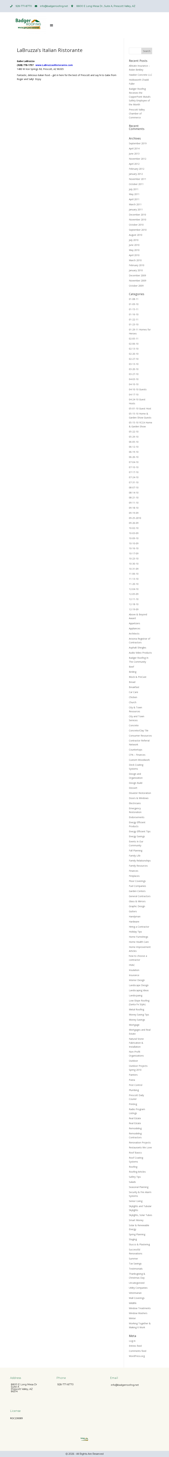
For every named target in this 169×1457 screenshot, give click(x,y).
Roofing (133, 1166)
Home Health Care (139, 941)
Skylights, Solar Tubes (140, 1215)
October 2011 (136, 184)
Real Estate (135, 1118)
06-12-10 (133, 446)
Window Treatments (140, 1308)
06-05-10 (133, 441)
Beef (131, 666)
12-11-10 (133, 599)
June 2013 (134, 153)
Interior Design (137, 980)
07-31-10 (133, 482)
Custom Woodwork (139, 759)
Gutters (133, 911)
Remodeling (135, 1128)
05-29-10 (133, 436)
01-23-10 (133, 324)
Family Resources (138, 865)
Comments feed (137, 1350)
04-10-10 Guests (138, 389)
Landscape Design (139, 985)
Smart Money (136, 1220)
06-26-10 (133, 457)
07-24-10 (133, 477)
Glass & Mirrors (137, 901)
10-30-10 (133, 563)
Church (132, 702)
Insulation (134, 970)
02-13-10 (133, 348)
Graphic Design (137, 906)
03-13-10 (133, 364)
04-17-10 (133, 394)
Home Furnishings (138, 936)
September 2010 (138, 229)
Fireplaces (134, 875)
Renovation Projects (140, 1142)
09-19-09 (133, 512)
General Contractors (140, 896)
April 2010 (134, 255)
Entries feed (135, 1345)
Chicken (133, 697)
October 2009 (136, 285)
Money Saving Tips (139, 1014)
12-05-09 (133, 594)
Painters (133, 1074)
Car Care (133, 692)
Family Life (134, 855)
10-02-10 (133, 528)
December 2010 (137, 214)
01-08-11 (133, 299)
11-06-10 (133, 573)
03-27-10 (133, 374)
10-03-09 (133, 533)
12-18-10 (133, 604)
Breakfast (134, 687)
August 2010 (135, 234)
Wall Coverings (137, 1298)
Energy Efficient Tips (140, 831)
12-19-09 (133, 609)
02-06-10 (133, 343)
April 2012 (134, 163)
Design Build (135, 782)
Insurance (134, 975)
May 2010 (134, 250)
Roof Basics (135, 1152)
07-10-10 (133, 467)
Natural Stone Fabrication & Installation (136, 1042)
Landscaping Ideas (139, 990)
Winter (132, 1318)
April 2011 (134, 199)
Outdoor (133, 1060)
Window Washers (138, 1313)
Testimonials (136, 1268)
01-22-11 (133, 319)
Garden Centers (137, 891)
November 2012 (137, 158)
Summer (133, 1258)
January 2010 (136, 270)
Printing (133, 1104)
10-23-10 (133, 558)
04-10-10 (133, 384)
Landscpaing (135, 995)
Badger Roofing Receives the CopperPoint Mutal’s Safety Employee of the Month (140, 96)
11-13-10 (133, 578)
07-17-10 (133, 472)
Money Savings (137, 1019)
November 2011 (137, 179)
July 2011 (133, 189)
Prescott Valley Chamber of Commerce (137, 113)
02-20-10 (133, 353)
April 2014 (134, 148)
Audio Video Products (140, 652)
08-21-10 (133, 497)
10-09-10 (133, 538)
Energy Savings (137, 836)
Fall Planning (135, 850)
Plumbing (134, 1090)
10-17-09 (133, 553)
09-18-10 (133, 507)
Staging (133, 1239)
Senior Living (135, 1201)
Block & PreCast (137, 676)
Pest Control (135, 1085)
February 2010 (136, 265)
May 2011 (134, 194)
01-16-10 (133, 314)
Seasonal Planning (138, 1187)
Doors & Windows (139, 798)
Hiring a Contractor (139, 926)
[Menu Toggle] (51, 25)
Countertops (135, 749)
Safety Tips (135, 1176)
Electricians (135, 803)
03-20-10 (133, 369)
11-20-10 (133, 583)
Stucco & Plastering (139, 1244)
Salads (132, 1181)
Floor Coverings (137, 881)
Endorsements (136, 817)
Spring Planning (137, 1234)
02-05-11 (133, 338)
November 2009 (137, 280)
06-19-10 (133, 451)
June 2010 (134, 244)
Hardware (134, 921)
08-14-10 (133, 492)
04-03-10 (133, 379)
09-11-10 (133, 502)
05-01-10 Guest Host (140, 408)
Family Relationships (140, 860)
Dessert (133, 787)
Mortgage (134, 1024)
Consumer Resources (140, 735)
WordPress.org (137, 1356)
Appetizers (134, 623)
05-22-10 (133, 431)
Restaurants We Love (140, 1147)
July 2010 (133, 240)
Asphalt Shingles (137, 647)
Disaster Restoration (140, 793)
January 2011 (136, 209)
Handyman (134, 916)
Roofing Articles (137, 1171)
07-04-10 (133, 462)
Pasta (132, 1079)
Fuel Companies (137, 886)
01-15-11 (133, 309)
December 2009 (137, 275)
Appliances (134, 628)
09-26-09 (133, 522)
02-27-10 (133, 358)
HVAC (132, 964)
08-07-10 (133, 487)
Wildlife (132, 1303)
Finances (133, 870)
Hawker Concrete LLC (140, 74)
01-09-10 (133, 304)
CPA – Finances (137, 754)
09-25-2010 (135, 518)
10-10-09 (133, 543)
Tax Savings (135, 1263)
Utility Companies (138, 1287)
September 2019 (138, 143)
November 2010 (137, 219)
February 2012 (136, 168)
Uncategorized (136, 1282)
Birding (132, 671)
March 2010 (135, 260)
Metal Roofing (136, 1009)
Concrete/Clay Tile (138, 730)
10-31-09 (133, 568)
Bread (132, 682)
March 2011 (135, 204)
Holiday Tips (135, 931)
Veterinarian (135, 1292)
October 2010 (136, 224)
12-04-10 (133, 589)
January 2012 (136, 173)
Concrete (134, 725)
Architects (134, 633)
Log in (132, 1340)
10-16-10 (133, 548)
